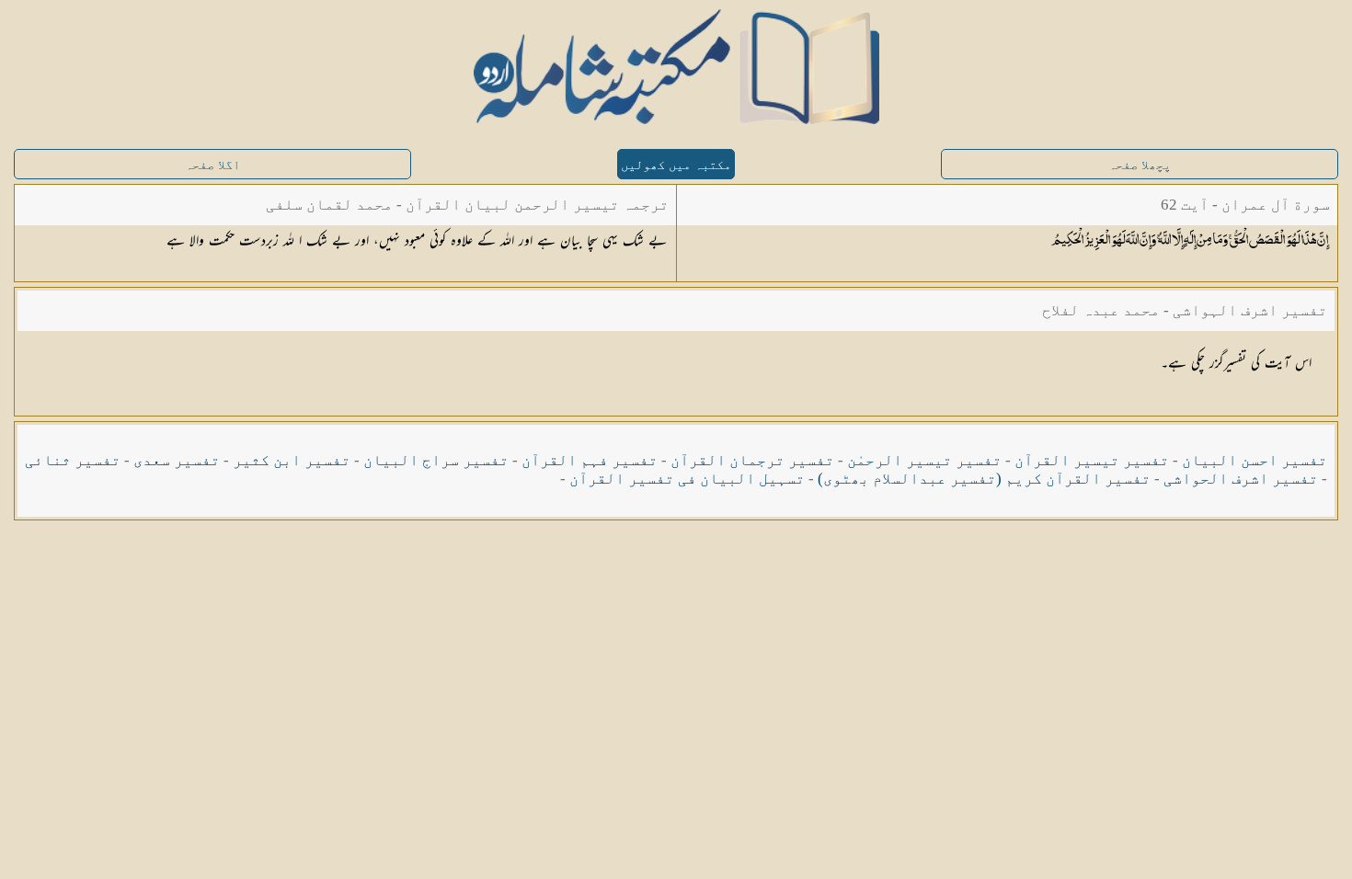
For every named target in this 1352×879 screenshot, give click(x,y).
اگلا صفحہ (212, 165)
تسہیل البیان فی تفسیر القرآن (687, 478)
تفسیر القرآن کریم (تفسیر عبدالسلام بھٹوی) (984, 478)
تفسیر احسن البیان (1254, 460)
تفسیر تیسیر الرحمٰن (924, 460)
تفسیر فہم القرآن (589, 460)
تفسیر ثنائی (72, 460)
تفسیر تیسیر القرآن (1091, 460)
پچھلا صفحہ (1139, 165)
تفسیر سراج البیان (436, 460)
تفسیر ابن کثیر (291, 460)
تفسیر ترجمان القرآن (752, 460)
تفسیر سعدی (176, 460)
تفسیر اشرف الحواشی (1240, 478)
